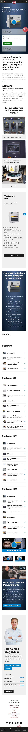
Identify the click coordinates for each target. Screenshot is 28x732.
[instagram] (18, 723)
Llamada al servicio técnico (13, 665)
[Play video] (14, 22)
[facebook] (10, 723)
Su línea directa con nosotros (11, 605)
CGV (14, 710)
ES (22, 1)
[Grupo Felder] (14, 3)
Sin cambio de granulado (10, 186)
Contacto (8, 668)
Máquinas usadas (14, 717)
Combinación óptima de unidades (12, 137)
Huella (14, 712)
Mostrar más (5, 82)
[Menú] (1, 1)
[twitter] (12, 723)
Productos (14, 715)
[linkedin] (21, 723)
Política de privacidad (14, 713)
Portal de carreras (14, 707)
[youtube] (7, 723)
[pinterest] (15, 723)
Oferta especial (7, 43)
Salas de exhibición (14, 705)
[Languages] (26, 1)
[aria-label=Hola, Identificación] (19, 1)
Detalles (22, 677)
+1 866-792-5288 (15, 702)
